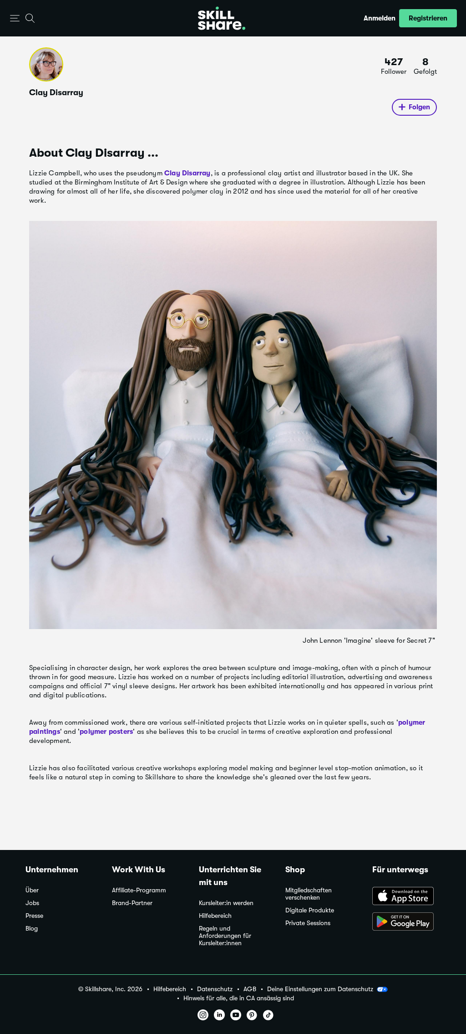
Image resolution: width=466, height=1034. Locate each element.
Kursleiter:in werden (226, 903)
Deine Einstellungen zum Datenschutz (320, 989)
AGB (249, 989)
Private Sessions (307, 923)
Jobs (32, 903)
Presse (34, 915)
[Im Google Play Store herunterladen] (406, 922)
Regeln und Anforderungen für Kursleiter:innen (225, 936)
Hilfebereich (215, 915)
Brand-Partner (132, 903)
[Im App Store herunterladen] (406, 897)
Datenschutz (215, 989)
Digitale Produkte (309, 910)
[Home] (221, 18)
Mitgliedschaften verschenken (308, 894)
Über (32, 890)
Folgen (419, 107)
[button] (14, 18)
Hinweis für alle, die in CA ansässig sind (238, 998)
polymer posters (106, 731)
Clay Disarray (187, 173)
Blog (31, 928)
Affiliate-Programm (139, 890)
